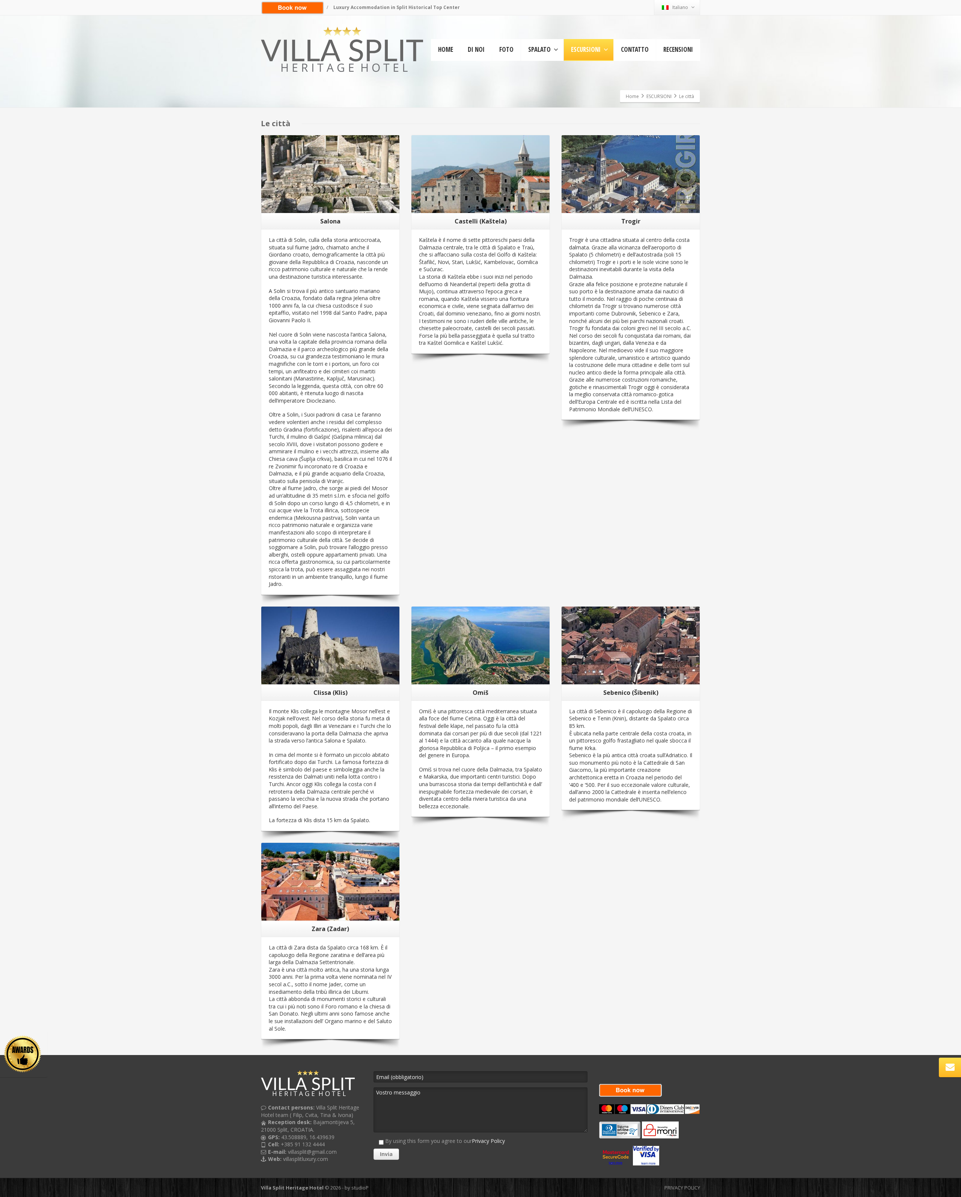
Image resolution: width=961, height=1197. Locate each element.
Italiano (680, 7)
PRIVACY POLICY (682, 1187)
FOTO (506, 49)
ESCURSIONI (586, 49)
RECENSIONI (678, 49)
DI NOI (476, 49)
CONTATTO (635, 49)
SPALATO (539, 49)
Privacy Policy (488, 1140)
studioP (360, 1187)
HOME (445, 49)
